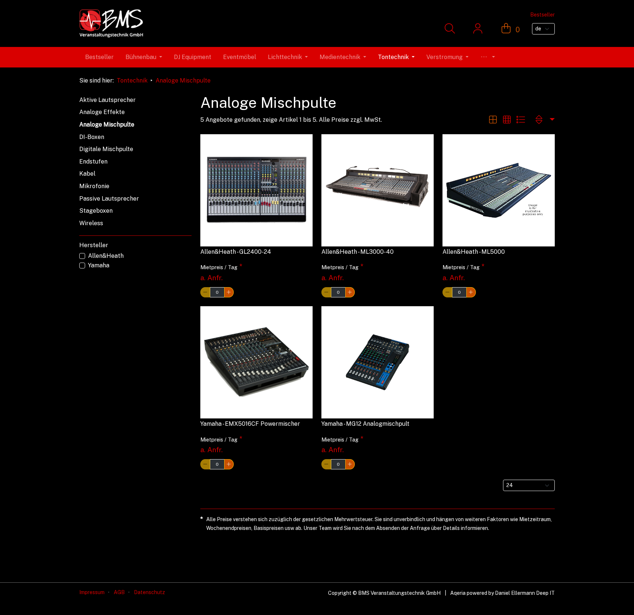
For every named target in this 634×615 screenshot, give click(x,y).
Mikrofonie (94, 186)
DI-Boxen (91, 136)
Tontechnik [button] (393, 57)
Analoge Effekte (102, 112)
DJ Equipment (192, 57)
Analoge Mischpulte (183, 80)
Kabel (87, 173)
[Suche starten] (449, 29)
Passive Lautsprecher (109, 198)
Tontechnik (132, 80)
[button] (487, 57)
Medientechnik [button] (340, 57)
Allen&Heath (106, 255)
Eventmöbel (239, 57)
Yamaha (98, 265)
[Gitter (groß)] (492, 119)
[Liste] (520, 119)
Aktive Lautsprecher (107, 99)
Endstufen (93, 161)
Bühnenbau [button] (140, 57)
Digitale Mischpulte (106, 149)
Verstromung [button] (444, 57)
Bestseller (99, 57)
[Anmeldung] (478, 29)
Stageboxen (96, 210)
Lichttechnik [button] (285, 57)
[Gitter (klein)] (506, 119)
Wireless (91, 223)
